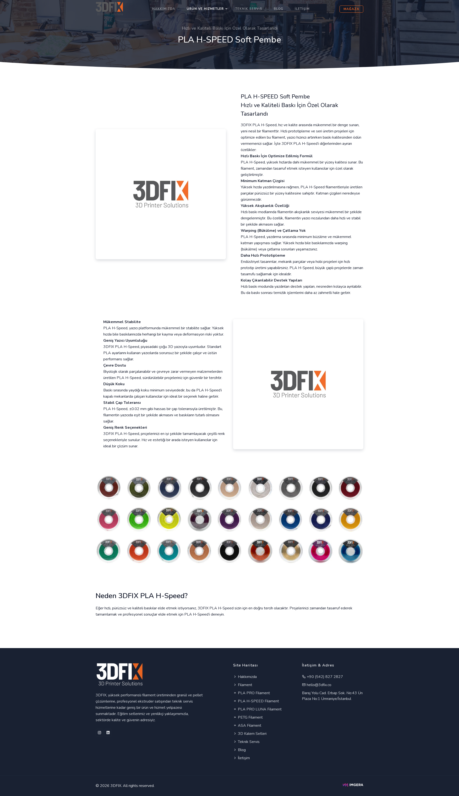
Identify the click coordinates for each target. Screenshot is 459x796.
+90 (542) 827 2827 (324, 676)
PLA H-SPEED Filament (258, 701)
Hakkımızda (163, 9)
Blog (278, 9)
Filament (244, 685)
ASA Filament (249, 725)
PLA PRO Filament (253, 693)
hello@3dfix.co (318, 685)
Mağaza (351, 9)
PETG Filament (250, 717)
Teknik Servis (248, 9)
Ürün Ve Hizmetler (205, 9)
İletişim (302, 9)
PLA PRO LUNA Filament (259, 709)
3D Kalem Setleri (252, 733)
